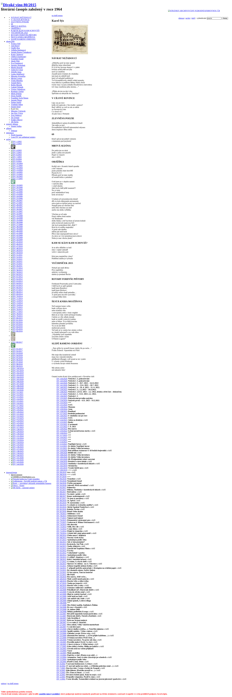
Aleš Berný (15, 46)
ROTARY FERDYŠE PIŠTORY (24, 35)
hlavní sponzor (16, 475)
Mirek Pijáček (16, 94)
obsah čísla (10, 41)
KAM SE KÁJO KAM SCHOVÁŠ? (25, 31)
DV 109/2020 (62, 453)
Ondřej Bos (15, 48)
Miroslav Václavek (18, 111)
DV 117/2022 (62, 435)
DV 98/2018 (61, 474)
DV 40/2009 (61, 598)
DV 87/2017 (61, 498)
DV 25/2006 (61, 629)
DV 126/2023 (62, 416)
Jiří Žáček (14, 122)
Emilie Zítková (16, 120)
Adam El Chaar (17, 70)
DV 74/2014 (61, 524)
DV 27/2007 (61, 625)
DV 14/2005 (61, 653)
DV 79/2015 (61, 514)
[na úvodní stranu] (18, 5)
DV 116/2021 (62, 437)
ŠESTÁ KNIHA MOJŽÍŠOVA (23, 37)
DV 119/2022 (62, 431)
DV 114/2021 (62, 442)
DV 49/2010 (61, 579)
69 (12, 24)
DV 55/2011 (61, 566)
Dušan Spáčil (16, 102)
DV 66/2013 (61, 542)
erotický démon (12, 124)
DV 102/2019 (62, 466)
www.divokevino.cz (160, 688)
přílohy (9, 128)
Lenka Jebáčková (17, 74)
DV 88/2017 (61, 496)
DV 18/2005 (61, 644)
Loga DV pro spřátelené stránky (23, 137)
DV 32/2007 (61, 614)
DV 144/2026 (62, 379)
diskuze (181, 18)
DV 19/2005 (61, 642)
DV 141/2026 (62, 385)
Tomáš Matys (16, 83)
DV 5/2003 (61, 672)
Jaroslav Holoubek (18, 65)
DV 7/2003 (61, 668)
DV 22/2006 (61, 635)
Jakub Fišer (15, 61)
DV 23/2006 (61, 633)
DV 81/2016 (61, 511)
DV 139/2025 (62, 390)
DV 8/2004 (61, 666)
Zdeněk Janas (16, 72)
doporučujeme (11, 472)
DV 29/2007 (61, 620)
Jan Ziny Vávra (17, 113)
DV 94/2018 (61, 483)
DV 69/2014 (61, 535)
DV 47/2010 (61, 583)
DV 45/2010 (61, 588)
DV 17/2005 (61, 646)
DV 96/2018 (61, 479)
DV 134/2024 (62, 400)
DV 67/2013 (61, 540)
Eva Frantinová (17, 63)
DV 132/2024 (62, 403)
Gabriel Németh (17, 87)
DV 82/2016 (61, 509)
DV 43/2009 (61, 592)
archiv (188, 18)
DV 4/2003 (61, 675)
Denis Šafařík (16, 96)
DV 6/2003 (61, 670)
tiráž (193, 18)
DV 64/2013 (61, 546)
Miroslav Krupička (18, 76)
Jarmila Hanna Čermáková (21, 52)
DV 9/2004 (61, 664)
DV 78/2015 (61, 516)
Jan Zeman (15, 118)
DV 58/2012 (61, 559)
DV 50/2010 (61, 577)
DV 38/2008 (61, 603)
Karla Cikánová (17, 54)
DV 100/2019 (62, 470)
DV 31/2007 (61, 616)
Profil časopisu (16, 135)
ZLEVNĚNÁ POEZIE (20, 22)
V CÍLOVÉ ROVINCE (20, 20)
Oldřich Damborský (18, 57)
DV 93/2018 (61, 485)
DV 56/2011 (61, 564)
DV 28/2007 (61, 622)
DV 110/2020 (62, 450)
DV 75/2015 (61, 522)
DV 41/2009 (61, 596)
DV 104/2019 (62, 461)
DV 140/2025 (62, 387)
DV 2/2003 (61, 677)
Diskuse (14, 131)
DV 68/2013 (61, 538)
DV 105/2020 (62, 459)
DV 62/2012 (61, 551)
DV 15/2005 (61, 651)
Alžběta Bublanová (18, 50)
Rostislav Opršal (17, 91)
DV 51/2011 (61, 575)
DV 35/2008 (61, 609)
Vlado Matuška (17, 81)
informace (10, 133)
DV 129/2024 (62, 409)
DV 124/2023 (62, 420)
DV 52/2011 (61, 572)
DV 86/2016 (61, 501)
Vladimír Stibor (17, 105)
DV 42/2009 (61, 594)
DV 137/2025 (62, 394)
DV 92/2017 (61, 487)
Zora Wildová (16, 115)
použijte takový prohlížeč (49, 694)
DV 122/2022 (62, 424)
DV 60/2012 (61, 555)
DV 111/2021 (62, 448)
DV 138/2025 (62, 392)
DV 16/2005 (61, 649)
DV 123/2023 (62, 422)
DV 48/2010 (61, 581)
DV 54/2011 (61, 568)
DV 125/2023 (62, 418)
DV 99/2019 (61, 472)
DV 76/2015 (61, 520)
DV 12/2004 (61, 657)
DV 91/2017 (61, 490)
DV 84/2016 (61, 505)
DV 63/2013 (61, 548)
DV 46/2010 (61, 585)
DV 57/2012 (61, 561)
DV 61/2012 (61, 553)
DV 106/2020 (62, 457)
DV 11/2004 (61, 659)
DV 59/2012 (61, 557)
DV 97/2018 (61, 477)
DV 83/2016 (61, 507)
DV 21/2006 (61, 638)
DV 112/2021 (62, 446)
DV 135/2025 (62, 398)
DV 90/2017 (61, 492)
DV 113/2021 (62, 444)
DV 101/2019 (62, 468)
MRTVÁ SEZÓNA (18, 26)
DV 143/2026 (62, 381)
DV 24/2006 (61, 631)
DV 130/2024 (62, 407)
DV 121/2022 (62, 427)
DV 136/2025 (62, 396)
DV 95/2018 (61, 481)
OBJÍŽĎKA (16, 28)
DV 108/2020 (62, 455)
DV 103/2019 (62, 464)
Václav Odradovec (18, 89)
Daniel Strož (16, 107)
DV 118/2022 (62, 433)
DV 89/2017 (61, 494)
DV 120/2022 (62, 429)
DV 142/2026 (62, 383)
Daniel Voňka (16, 126)
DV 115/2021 (62, 440)
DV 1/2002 (61, 679)
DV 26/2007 (61, 627)
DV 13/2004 (61, 655)
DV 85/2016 (61, 503)
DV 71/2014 (61, 531)
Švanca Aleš (15, 44)
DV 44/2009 (61, 590)
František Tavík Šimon (19, 98)
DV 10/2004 (61, 662)
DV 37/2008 (61, 605)
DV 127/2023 (62, 413)
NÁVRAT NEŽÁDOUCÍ (21, 17)
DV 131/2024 (62, 405)
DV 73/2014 (61, 527)
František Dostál (17, 59)
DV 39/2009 (61, 601)
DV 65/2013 (61, 544)
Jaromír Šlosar (16, 100)
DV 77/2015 (61, 518)
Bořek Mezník (16, 85)
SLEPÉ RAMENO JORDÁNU (23, 39)
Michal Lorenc (16, 78)
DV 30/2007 (61, 618)
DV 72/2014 (61, 529)
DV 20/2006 (61, 640)
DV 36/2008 (61, 607)
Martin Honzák (17, 68)
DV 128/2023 (62, 411)
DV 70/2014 (61, 533)
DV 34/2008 (61, 612)
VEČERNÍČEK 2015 (19, 33)
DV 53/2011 (61, 570)
